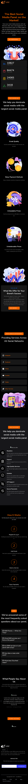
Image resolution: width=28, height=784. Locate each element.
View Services (13, 308)
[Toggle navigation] (26, 2)
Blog (21, 779)
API (16, 779)
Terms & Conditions (7, 781)
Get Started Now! (13, 39)
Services (4, 779)
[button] (26, 701)
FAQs (11, 779)
